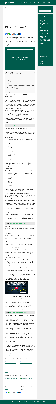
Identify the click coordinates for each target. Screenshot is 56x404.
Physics (9, 80)
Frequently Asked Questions (10, 87)
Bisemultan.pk (29, 401)
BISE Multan (11, 2)
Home (27, 2)
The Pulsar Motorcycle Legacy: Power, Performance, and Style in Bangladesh (45, 20)
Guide (39, 2)
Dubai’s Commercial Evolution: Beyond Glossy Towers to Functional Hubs (44, 30)
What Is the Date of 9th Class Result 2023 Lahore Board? (12, 359)
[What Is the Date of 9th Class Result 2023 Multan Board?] (27, 382)
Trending (41, 63)
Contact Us (23, 2)
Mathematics (9, 82)
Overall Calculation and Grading (12, 84)
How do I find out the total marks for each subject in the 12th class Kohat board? (19, 89)
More (30, 2)
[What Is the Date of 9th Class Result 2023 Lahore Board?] (12, 365)
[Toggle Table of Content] (34, 72)
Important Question (43, 56)
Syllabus (49, 2)
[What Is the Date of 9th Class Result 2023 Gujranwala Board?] (27, 365)
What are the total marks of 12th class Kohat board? (15, 88)
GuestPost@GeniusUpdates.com (40, 401)
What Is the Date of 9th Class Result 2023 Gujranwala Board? (26, 359)
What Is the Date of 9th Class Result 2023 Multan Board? (26, 376)
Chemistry (9, 81)
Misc (40, 58)
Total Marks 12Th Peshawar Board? (12, 397)
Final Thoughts (8, 92)
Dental (40, 52)
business (41, 51)
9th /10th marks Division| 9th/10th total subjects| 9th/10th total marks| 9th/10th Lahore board (20, 86)
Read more (6, 372)
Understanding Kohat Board (11, 74)
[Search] (50, 11)
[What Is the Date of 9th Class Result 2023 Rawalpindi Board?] (12, 382)
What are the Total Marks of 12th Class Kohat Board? (14, 73)
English (9, 83)
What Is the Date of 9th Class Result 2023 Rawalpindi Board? (12, 376)
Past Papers (44, 2)
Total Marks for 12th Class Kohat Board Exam (14, 79)
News (35, 2)
